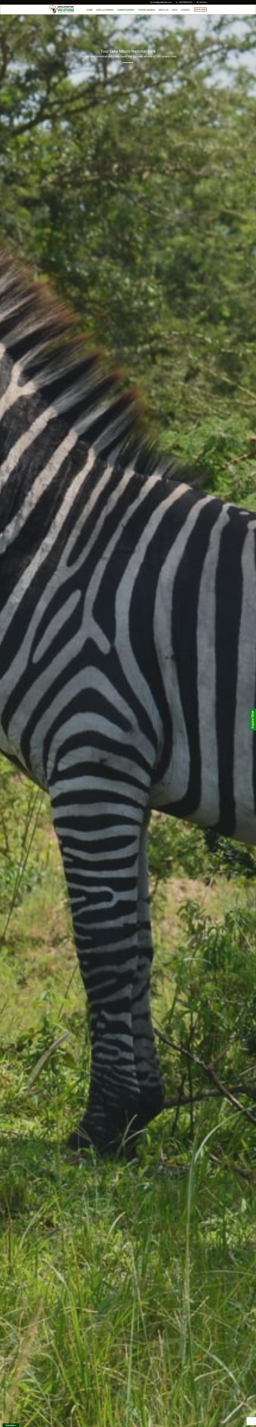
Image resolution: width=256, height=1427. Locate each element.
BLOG (174, 10)
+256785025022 (185, 2)
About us (164, 10)
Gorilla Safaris (105, 10)
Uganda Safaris (125, 10)
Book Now (200, 9)
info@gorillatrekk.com (162, 2)
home (90, 10)
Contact (185, 10)
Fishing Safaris (146, 10)
